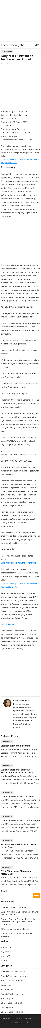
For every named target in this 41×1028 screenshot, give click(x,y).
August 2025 (6, 947)
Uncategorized (7, 1007)
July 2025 (5, 951)
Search (4, 891)
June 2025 (5, 956)
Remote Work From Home (12, 994)
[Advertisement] (20, 21)
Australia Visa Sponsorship (13, 971)
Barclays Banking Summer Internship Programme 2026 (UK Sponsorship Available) (18, 922)
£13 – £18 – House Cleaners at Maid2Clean (16, 872)
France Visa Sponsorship (12, 980)
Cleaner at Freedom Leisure (15, 745)
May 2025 (5, 960)
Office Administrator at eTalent (17, 796)
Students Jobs (7, 998)
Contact (35, 1018)
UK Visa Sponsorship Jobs (12, 1002)
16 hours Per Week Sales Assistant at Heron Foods (20, 845)
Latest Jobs (6, 985)
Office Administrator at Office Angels (20, 820)
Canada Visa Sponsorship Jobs (14, 976)
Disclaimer (7, 624)
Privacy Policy (18, 1018)
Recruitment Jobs (12, 45)
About (10, 1018)
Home (5, 1018)
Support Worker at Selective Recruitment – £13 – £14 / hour (17, 771)
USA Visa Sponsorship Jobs (12, 1011)
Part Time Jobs (7, 51)
